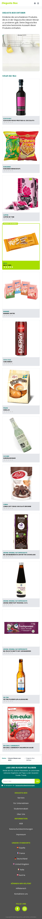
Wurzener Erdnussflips (11, 169)
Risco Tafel (7, 265)
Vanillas (6, 410)
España (22, 848)
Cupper (5, 215)
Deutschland (22, 858)
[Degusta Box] (10, 3)
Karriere (21, 798)
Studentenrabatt (21, 808)
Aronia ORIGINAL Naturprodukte (15, 553)
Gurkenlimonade (9, 458)
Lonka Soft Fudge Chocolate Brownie (17, 506)
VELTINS (6, 697)
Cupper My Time (8, 217)
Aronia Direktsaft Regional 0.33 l (15, 603)
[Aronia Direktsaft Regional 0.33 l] (21, 579)
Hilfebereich (21, 888)
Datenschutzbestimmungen (25, 785)
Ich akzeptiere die (19, 785)
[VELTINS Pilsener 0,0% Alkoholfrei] (21, 676)
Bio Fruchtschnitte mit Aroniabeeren (17, 651)
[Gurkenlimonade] (21, 435)
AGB (21, 823)
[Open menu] (38, 3)
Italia (22, 869)
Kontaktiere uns (21, 894)
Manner (6, 311)
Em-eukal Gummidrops (11, 746)
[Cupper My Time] (21, 193)
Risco (5, 263)
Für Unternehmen (21, 803)
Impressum (21, 834)
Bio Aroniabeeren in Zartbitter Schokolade (19, 555)
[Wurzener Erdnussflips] (21, 145)
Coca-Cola (7, 360)
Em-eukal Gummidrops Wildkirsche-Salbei (18, 748)
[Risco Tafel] (21, 242)
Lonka (5, 504)
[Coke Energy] (21, 338)
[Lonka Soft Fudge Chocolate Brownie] (21, 483)
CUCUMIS (6, 456)
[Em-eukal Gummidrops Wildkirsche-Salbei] (21, 724)
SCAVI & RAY (7, 118)
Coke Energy (7, 362)
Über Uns (21, 814)
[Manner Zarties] (21, 290)
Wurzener (7, 167)
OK (37, 781)
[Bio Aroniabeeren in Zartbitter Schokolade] (21, 531)
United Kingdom (22, 864)
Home (4, 758)
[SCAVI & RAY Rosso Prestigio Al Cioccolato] (21, 97)
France (22, 853)
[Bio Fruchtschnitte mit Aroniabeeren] (21, 628)
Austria (22, 875)
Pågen (5, 408)
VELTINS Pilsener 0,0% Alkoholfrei (15, 699)
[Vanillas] (21, 386)
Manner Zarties (9, 313)
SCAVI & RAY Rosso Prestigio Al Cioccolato (18, 120)
